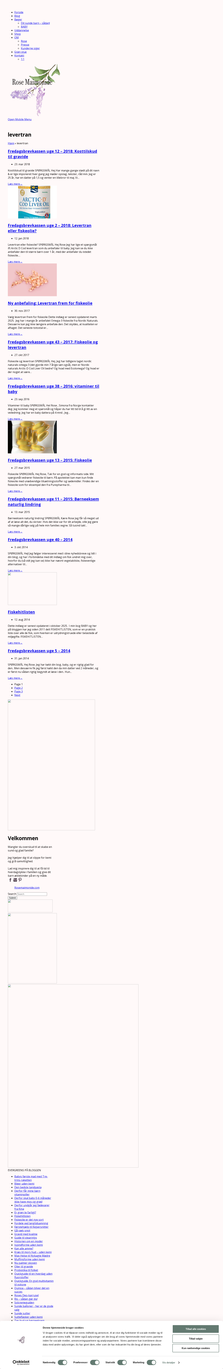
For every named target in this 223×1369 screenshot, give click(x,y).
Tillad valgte (196, 1338)
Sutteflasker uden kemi (28, 1317)
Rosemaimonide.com (27, 887)
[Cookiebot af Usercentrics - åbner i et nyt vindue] (21, 1362)
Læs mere (15, 184)
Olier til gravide (23, 1266)
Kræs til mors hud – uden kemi (33, 1252)
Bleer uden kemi (24, 1183)
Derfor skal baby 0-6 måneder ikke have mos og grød (32, 1199)
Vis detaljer (168, 1362)
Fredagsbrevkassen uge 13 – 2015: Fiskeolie (50, 460)
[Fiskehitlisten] (32, 604)
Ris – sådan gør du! (25, 1299)
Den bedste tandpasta (27, 1187)
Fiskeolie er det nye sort (29, 1219)
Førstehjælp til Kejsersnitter (31, 1227)
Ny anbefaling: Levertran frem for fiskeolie (50, 303)
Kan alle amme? (23, 1248)
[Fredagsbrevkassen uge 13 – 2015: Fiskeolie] (32, 452)
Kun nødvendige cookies (196, 1348)
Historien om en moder (28, 1241)
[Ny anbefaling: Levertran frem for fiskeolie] (32, 295)
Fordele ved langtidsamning (31, 1223)
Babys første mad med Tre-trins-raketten (31, 1178)
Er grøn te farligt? (25, 1212)
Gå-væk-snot (22, 1230)
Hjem (11, 143)
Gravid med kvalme (25, 1234)
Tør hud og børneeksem (29, 1320)
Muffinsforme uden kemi (29, 1259)
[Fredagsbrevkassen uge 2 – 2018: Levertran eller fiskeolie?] (32, 217)
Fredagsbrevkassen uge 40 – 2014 (40, 539)
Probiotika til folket (26, 1270)
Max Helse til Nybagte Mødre (32, 1255)
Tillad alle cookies (196, 1329)
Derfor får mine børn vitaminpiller (27, 1192)
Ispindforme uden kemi (28, 1245)
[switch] (94, 1362)
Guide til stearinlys (25, 1237)
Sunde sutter (22, 1313)
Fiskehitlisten (21, 612)
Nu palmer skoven (25, 1263)
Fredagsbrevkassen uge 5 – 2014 (39, 650)
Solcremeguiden (24, 1302)
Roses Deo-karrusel (26, 1295)
